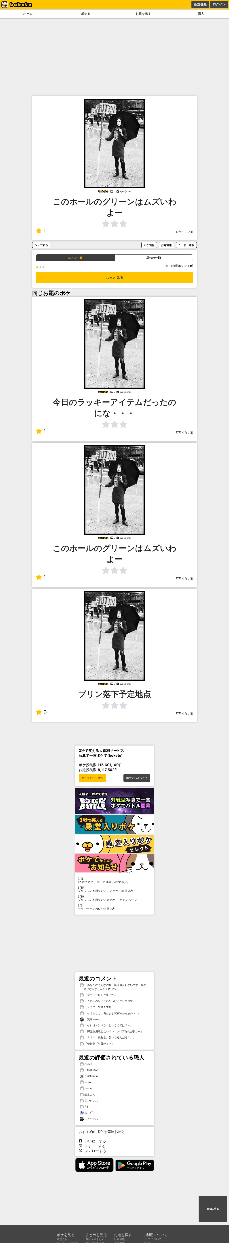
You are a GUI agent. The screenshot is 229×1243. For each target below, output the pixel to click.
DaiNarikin (91, 1076)
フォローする (94, 1146)
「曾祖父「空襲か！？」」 (100, 1043)
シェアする (41, 245)
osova (88, 1064)
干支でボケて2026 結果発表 (96, 907)
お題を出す (143, 13)
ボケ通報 (149, 245)
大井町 (89, 1112)
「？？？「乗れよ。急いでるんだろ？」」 (110, 1037)
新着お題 (119, 1239)
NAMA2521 (92, 1070)
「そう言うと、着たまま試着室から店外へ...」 (112, 1013)
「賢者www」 (93, 1019)
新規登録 (200, 4)
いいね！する (94, 1141)
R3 (86, 1106)
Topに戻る (213, 1208)
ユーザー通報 (186, 245)
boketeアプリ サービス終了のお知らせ (103, 880)
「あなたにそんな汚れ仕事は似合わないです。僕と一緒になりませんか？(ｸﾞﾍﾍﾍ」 (116, 987)
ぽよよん (90, 1094)
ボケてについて (152, 1239)
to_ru (88, 1082)
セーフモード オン (92, 778)
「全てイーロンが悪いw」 (100, 995)
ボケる (85, 13)
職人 (201, 13)
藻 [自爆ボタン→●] (180, 266)
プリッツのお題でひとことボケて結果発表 (105, 889)
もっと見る (114, 277)
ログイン (219, 4)
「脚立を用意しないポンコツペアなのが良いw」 (113, 1031)
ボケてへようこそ (137, 778)
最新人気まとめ (94, 1239)
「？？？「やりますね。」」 (101, 1007)
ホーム (28, 13)
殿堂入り (62, 1239)
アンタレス (91, 1100)
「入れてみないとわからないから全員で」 (110, 1001)
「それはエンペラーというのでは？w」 (108, 1025)
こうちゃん (91, 1118)
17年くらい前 (184, 232)
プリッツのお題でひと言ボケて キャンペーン (107, 898)
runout (89, 1088)
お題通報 (166, 245)
